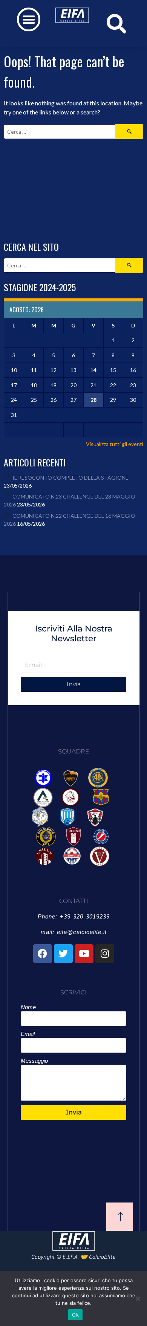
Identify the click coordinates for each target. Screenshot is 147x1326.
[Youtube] (84, 953)
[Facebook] (42, 953)
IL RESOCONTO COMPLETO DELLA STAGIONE (70, 477)
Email (28, 1034)
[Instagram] (104, 953)
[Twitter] (63, 953)
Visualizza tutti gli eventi (114, 444)
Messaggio (34, 1060)
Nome (28, 1007)
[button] (29, 19)
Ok (75, 1315)
